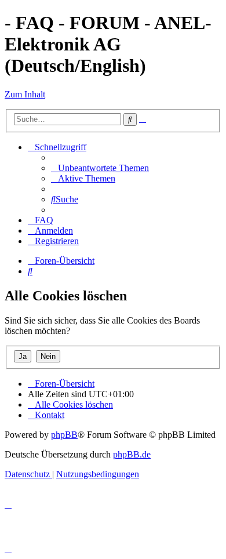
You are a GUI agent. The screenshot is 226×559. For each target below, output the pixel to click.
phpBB (64, 435)
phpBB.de (132, 454)
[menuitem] (100, 168)
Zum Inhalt (25, 94)
